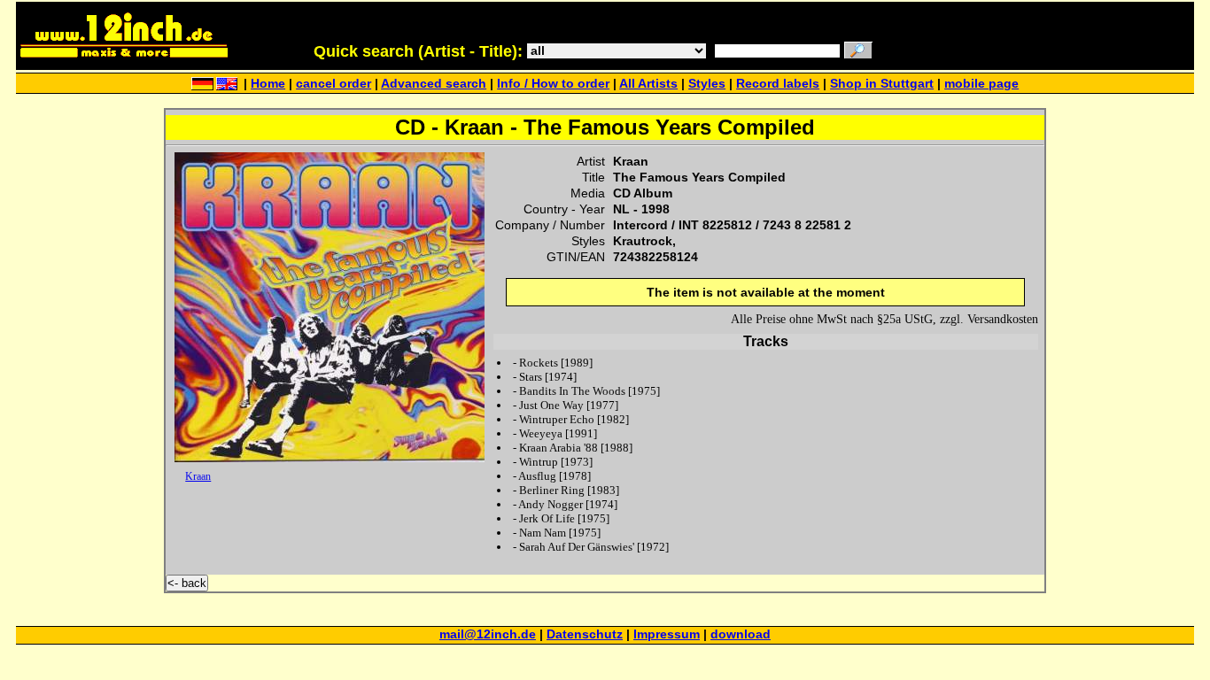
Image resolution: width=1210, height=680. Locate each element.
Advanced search (433, 83)
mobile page (981, 83)
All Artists (648, 83)
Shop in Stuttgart (882, 83)
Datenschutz (585, 634)
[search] (858, 52)
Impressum (666, 634)
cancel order (333, 83)
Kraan (198, 476)
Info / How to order (553, 83)
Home (268, 83)
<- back (186, 583)
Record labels (777, 83)
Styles (706, 83)
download (740, 634)
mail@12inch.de (487, 634)
